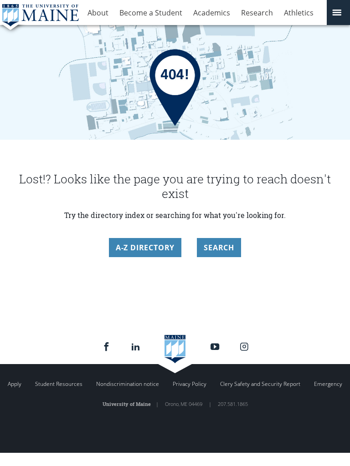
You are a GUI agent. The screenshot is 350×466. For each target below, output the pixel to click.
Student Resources (58, 384)
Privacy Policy (189, 384)
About (98, 13)
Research (257, 13)
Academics (211, 13)
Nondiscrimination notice (127, 384)
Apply (14, 384)
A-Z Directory (145, 248)
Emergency (328, 384)
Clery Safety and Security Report (260, 384)
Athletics (299, 13)
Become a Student (150, 13)
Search (219, 248)
